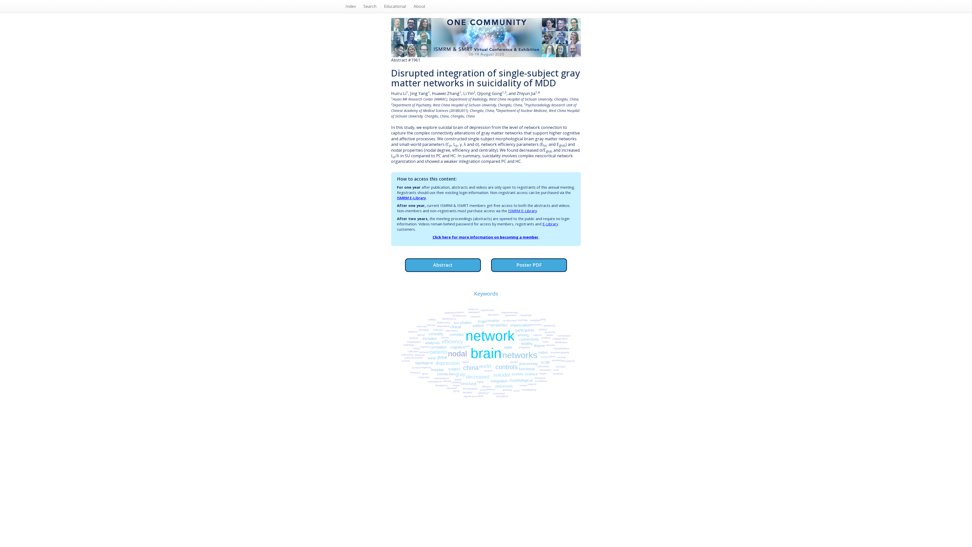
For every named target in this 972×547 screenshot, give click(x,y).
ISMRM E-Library (411, 197)
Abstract (443, 265)
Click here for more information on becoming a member (485, 237)
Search (369, 6)
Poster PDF (529, 265)
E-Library (550, 223)
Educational (395, 6)
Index (351, 6)
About (419, 6)
